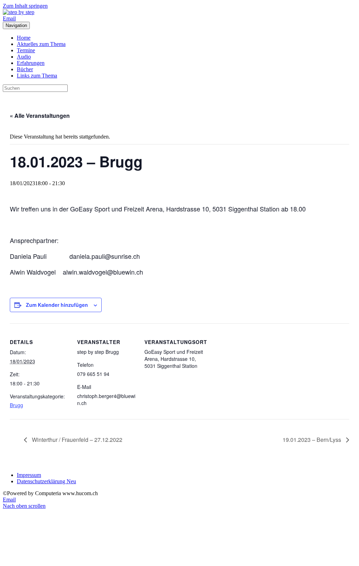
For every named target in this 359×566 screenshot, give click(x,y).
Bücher (25, 69)
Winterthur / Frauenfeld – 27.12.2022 (76, 440)
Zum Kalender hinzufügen (57, 304)
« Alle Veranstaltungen (40, 116)
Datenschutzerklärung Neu (46, 481)
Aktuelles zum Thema (41, 44)
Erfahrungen (31, 63)
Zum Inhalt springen (25, 6)
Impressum (29, 475)
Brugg (16, 405)
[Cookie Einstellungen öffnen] (55, 560)
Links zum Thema (37, 76)
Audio (24, 57)
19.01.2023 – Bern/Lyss (313, 440)
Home (24, 38)
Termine (26, 50)
